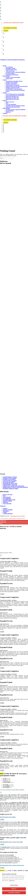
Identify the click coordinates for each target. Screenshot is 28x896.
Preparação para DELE (9, 482)
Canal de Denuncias (8, 513)
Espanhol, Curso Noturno (11, 83)
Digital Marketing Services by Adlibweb (17, 516)
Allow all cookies (14, 892)
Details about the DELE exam (12, 96)
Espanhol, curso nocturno (9, 479)
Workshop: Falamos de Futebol (12, 87)
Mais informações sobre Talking (8, 817)
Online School (5, 822)
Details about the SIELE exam (12, 97)
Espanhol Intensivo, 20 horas (10, 477)
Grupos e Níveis (9, 78)
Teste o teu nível (7, 497)
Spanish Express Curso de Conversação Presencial (16, 86)
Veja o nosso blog (7, 503)
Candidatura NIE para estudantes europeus (15, 105)
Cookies (5, 512)
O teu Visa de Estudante (11, 104)
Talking (2, 794)
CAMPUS (6, 30)
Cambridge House (5, 847)
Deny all (14, 888)
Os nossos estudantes (10, 73)
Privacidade (6, 511)
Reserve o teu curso (10, 101)
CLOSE (2, 594)
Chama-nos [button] (3, 506)
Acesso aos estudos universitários (13, 106)
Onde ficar (5, 502)
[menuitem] (15, 22)
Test (1, 523)
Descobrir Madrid (9, 110)
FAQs (7, 103)
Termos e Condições (8, 509)
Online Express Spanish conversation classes (13, 486)
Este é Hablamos (9, 67)
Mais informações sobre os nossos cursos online (11, 842)
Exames (5, 92)
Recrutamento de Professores (12, 74)
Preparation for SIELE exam (10, 483)
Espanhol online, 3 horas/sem (10, 484)
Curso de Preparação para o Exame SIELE (15, 95)
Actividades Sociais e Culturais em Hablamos (15, 72)
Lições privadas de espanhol (10, 480)
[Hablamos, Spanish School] (14, 61)
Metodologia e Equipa (10, 68)
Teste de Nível (6, 76)
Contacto (5, 113)
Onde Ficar (8, 112)
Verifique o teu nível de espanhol (13, 77)
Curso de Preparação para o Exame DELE (15, 94)
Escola (4, 65)
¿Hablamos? (3, 520)
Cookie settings (14, 885)
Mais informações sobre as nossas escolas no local (12, 865)
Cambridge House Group (11, 69)
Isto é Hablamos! (7, 498)
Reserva (5, 100)
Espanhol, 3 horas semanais (12, 82)
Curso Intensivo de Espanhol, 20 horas (14, 81)
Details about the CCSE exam (12, 99)
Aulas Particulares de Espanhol (12, 85)
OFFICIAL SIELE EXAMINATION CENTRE (13, 22)
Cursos (4, 79)
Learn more (11, 880)
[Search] (6, 158)
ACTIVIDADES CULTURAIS (10, 27)
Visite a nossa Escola (10, 70)
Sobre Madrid (6, 108)
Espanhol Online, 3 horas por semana (14, 88)
